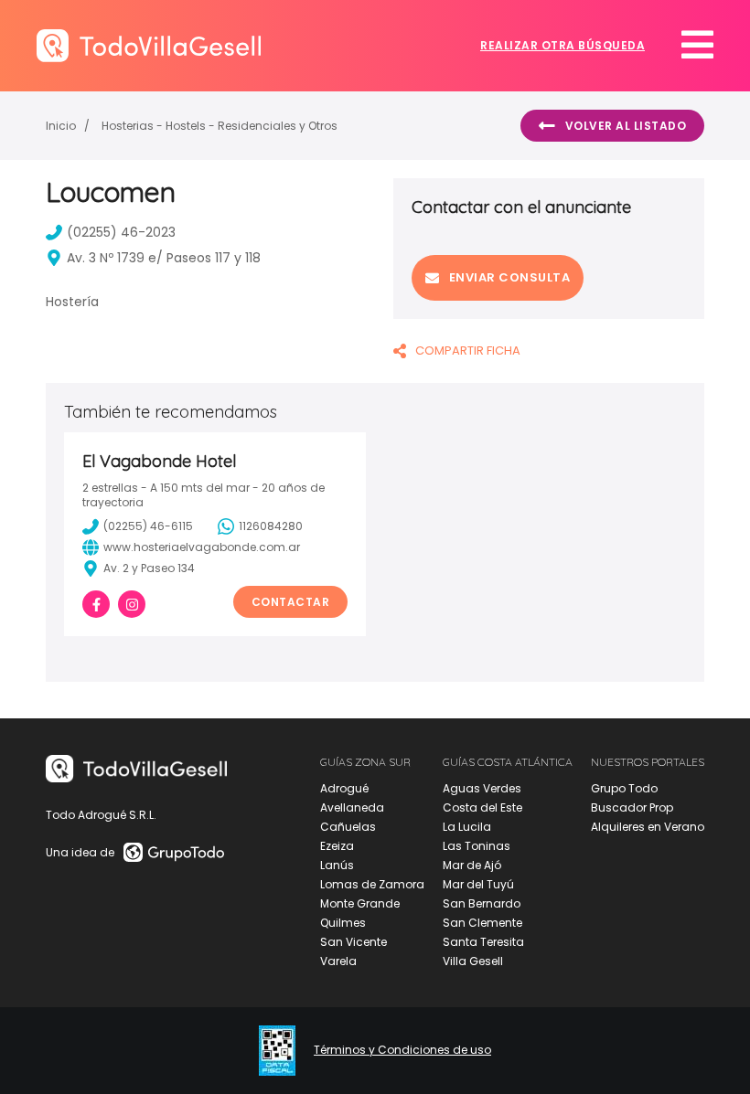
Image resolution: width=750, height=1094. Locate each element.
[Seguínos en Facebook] (96, 604)
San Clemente (482, 922)
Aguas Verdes (482, 788)
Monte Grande (360, 903)
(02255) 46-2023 (121, 232)
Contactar (291, 602)
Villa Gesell (473, 961)
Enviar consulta (510, 277)
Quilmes (343, 922)
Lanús (337, 865)
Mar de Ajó (472, 865)
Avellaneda (352, 807)
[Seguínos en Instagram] (131, 604)
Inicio (61, 125)
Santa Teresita (483, 942)
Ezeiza (337, 846)
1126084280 (271, 526)
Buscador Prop (632, 807)
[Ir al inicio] (149, 45)
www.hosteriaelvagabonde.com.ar (201, 547)
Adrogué (344, 788)
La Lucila (467, 826)
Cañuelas (348, 826)
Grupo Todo (624, 788)
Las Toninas (476, 846)
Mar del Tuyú (478, 884)
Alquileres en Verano (647, 826)
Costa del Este (482, 807)
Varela (338, 961)
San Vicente (353, 942)
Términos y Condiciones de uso (402, 1050)
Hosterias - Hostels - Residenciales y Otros (220, 125)
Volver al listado (626, 125)
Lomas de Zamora (372, 884)
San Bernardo (481, 903)
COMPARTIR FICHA (467, 350)
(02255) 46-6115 (148, 526)
